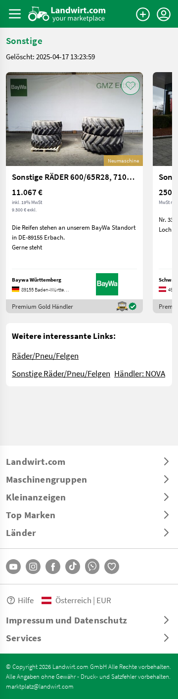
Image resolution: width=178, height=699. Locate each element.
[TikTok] (72, 566)
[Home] (67, 14)
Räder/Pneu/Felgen (45, 355)
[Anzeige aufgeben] (142, 14)
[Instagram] (33, 566)
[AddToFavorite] (130, 85)
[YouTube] (13, 566)
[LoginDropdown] (163, 14)
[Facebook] (52, 566)
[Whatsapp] (92, 566)
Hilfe (26, 600)
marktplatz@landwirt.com (40, 686)
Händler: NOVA (139, 373)
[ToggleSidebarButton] (15, 14)
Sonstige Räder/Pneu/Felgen (61, 373)
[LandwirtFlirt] (111, 566)
